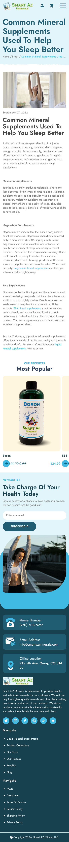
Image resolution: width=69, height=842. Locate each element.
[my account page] (42, 7)
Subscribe (18, 526)
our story (12, 752)
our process (14, 759)
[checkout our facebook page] (24, 720)
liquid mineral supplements (22, 739)
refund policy (14, 809)
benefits (11, 765)
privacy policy (15, 822)
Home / (7, 56)
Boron (7, 456)
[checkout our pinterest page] (34, 720)
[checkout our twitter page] (6, 720)
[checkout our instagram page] (15, 720)
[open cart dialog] (51, 5)
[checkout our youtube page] (53, 720)
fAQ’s (10, 789)
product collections (18, 745)
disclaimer (13, 795)
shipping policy (16, 816)
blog (9, 772)
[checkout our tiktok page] (43, 720)
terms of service (16, 802)
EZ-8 (64, 456)
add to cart (17, 463)
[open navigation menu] (63, 6)
